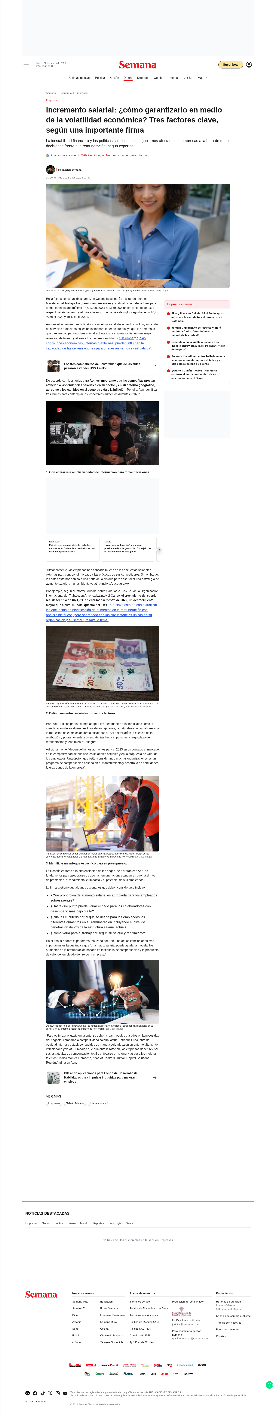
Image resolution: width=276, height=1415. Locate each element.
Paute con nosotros (227, 1329)
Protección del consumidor (188, 1301)
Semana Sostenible (111, 1342)
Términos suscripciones (144, 1315)
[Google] (27, 1393)
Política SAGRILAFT (142, 1328)
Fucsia (76, 1335)
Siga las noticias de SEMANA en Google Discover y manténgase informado (100, 155)
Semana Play (80, 1301)
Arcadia (76, 1321)
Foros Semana (109, 1308)
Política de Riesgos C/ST (144, 1321)
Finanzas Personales (112, 1315)
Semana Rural (108, 1321)
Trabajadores (98, 1103)
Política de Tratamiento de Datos (149, 1308)
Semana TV (79, 1308)
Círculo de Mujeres (111, 1335)
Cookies (221, 1336)
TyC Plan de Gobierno (143, 1342)
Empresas (81, 92)
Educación (106, 1301)
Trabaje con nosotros (228, 1322)
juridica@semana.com (185, 1324)
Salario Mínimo (75, 1103)
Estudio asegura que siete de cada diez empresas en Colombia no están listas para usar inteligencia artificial (72, 548)
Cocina (104, 1328)
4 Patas (76, 1342)
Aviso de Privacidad (39, 1401)
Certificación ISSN (140, 1335)
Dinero (76, 1315)
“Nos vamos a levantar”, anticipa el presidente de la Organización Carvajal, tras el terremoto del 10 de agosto (127, 548)
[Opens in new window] (35, 1393)
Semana (51, 92)
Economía (66, 92)
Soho (75, 1328)
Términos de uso (140, 1301)
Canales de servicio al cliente (233, 1315)
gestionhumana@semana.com (190, 1338)
